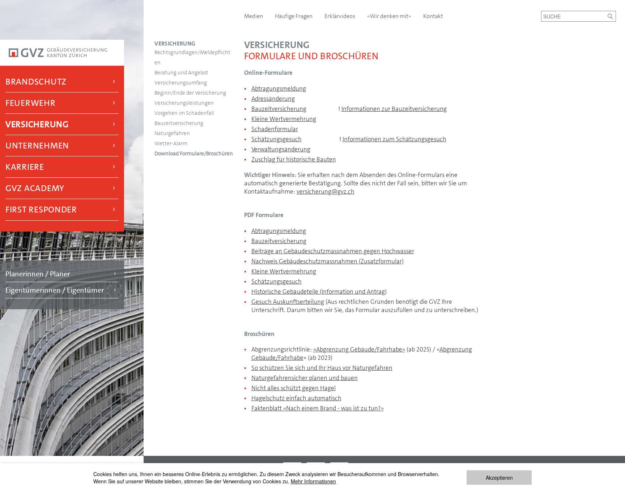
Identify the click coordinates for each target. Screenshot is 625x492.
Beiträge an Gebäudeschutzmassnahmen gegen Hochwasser (332, 251)
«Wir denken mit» (389, 16)
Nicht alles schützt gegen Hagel (293, 388)
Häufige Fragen (294, 16)
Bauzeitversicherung (178, 123)
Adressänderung (273, 99)
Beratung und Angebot (181, 72)
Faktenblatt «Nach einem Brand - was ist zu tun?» (317, 408)
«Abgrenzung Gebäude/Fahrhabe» (359, 349)
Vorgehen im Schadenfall (184, 113)
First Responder (41, 209)
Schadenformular (274, 129)
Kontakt (433, 16)
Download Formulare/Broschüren (193, 153)
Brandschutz (36, 81)
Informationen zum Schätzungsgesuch (394, 139)
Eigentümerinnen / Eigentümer (54, 290)
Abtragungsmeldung (278, 88)
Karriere (24, 167)
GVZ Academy (34, 188)
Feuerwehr (30, 103)
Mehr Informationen (313, 481)
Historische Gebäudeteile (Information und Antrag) (319, 291)
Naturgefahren (172, 133)
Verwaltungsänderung (280, 149)
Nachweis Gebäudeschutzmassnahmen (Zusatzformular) (327, 261)
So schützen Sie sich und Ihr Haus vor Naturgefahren (321, 368)
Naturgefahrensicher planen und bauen (304, 378)
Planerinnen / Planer (37, 274)
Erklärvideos (340, 16)
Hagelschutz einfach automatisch (296, 398)
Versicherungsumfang (180, 82)
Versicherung (37, 124)
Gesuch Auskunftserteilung (287, 302)
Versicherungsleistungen (184, 103)
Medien (254, 16)
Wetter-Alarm (170, 143)
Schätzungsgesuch (276, 139)
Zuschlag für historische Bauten (293, 159)
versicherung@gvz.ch (325, 191)
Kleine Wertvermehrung (283, 119)
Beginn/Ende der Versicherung (190, 92)
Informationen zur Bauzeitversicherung (394, 109)
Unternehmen (37, 145)
